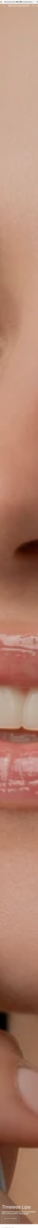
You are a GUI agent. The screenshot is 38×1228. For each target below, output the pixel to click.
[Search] (4, 6)
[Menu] (1, 6)
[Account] (33, 6)
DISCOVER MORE (10, 1219)
